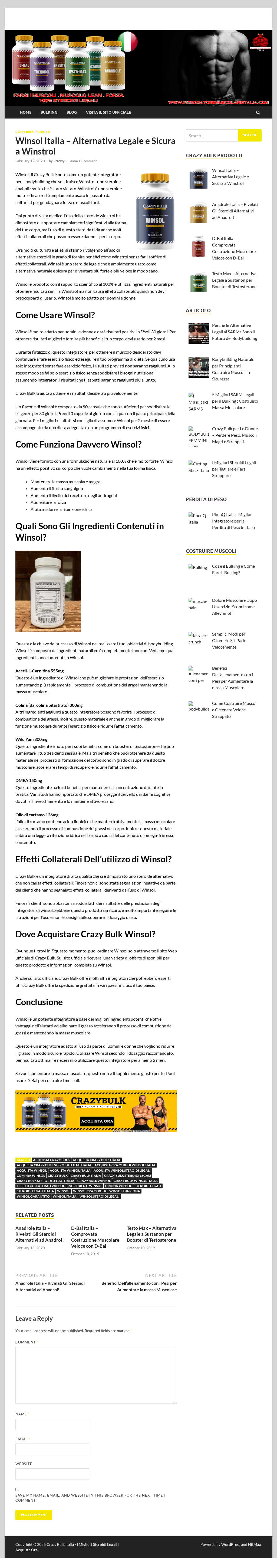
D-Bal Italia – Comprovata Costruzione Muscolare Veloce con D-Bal (95, 1237)
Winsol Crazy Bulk (89, 1191)
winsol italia (65, 1196)
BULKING (49, 112)
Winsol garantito (33, 1196)
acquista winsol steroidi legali (122, 1170)
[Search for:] (224, 135)
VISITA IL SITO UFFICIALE (108, 112)
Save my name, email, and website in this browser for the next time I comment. (90, 1498)
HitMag (254, 1544)
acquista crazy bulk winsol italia (125, 1165)
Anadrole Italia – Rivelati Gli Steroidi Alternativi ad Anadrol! (39, 1234)
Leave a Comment (82, 161)
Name (22, 1414)
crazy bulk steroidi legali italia (45, 1181)
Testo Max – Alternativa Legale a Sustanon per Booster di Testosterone (151, 1234)
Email (22, 1439)
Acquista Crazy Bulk (51, 1160)
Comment (27, 1342)
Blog (72, 112)
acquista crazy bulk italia (96, 1160)
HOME (25, 112)
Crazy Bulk (58, 1176)
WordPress (230, 1544)
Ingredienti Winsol (85, 1186)
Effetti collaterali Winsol (41, 1186)
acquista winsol (32, 1170)
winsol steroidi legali (100, 1196)
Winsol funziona (124, 1191)
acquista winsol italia (70, 1170)
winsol (63, 1191)
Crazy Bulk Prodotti (32, 132)
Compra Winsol (31, 1176)
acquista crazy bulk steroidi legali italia (54, 1165)
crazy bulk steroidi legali (127, 1176)
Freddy (59, 161)
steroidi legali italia (35, 1191)
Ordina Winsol (118, 1186)
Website (23, 1464)
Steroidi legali (148, 1186)
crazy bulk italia (86, 1176)
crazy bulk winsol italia (136, 1181)
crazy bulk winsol (94, 1181)
